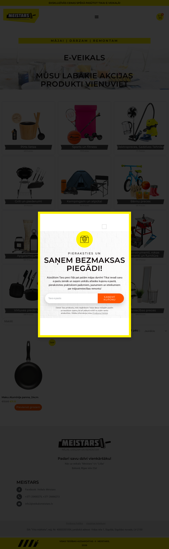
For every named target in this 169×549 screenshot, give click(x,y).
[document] (84, 274)
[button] (104, 227)
